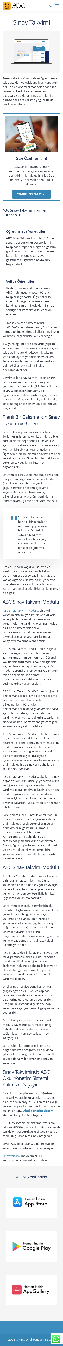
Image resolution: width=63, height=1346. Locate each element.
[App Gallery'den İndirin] (33, 1289)
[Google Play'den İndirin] (33, 1246)
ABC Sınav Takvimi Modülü (20, 610)
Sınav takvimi (11, 1156)
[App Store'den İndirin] (33, 1202)
